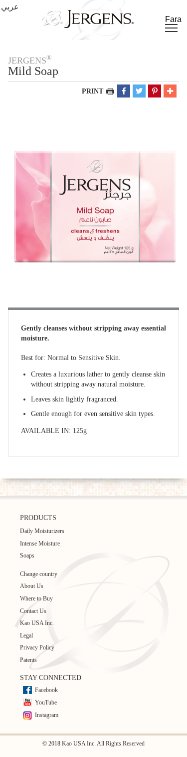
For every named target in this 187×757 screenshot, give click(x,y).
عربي (10, 6)
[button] (123, 91)
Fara (173, 19)
